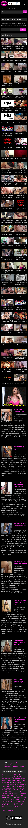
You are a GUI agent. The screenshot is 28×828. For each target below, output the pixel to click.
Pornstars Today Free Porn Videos (12, 799)
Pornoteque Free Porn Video (10, 775)
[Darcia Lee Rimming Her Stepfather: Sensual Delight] (6, 493)
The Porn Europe (6, 805)
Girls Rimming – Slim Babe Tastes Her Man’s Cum (20, 525)
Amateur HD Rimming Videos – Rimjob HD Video (20, 602)
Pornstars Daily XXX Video (13, 806)
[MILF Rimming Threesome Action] (6, 420)
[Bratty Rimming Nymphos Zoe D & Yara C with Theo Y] (6, 690)
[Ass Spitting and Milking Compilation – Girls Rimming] (6, 651)
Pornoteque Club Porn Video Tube (16, 786)
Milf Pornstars (10, 797)
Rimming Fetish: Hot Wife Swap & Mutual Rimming (20, 719)
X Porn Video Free (14, 790)
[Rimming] (11, 4)
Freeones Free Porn (7, 810)
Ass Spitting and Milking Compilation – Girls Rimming (20, 642)
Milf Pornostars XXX (20, 797)
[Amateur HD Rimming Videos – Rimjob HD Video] (6, 611)
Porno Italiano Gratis (12, 784)
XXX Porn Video (13, 791)
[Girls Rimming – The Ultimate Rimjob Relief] (6, 572)
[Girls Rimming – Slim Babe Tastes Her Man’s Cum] (6, 534)
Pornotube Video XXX (8, 778)
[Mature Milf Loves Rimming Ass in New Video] (6, 457)
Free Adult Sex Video (9, 788)
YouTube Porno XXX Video (14, 780)
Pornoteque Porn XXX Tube (15, 776)
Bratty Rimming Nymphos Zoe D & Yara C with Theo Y (19, 681)
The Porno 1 (19, 803)
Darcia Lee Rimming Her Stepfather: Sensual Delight (20, 484)
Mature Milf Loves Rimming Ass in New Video (20, 448)
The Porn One (11, 803)
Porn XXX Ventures (11, 795)
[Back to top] (23, 823)
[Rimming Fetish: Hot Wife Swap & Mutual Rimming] (6, 728)
